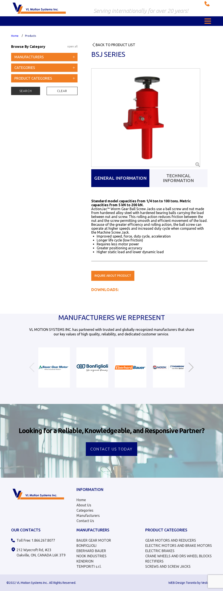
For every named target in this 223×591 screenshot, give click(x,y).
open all (72, 46)
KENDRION (84, 561)
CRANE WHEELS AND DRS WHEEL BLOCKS (178, 556)
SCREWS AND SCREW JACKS (168, 566)
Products (30, 35)
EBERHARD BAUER (91, 551)
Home (15, 35)
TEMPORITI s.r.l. (88, 566)
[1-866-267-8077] (208, 3)
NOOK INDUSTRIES (91, 556)
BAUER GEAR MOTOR (93, 540)
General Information (120, 178)
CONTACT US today (111, 449)
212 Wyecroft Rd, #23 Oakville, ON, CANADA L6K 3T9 (41, 552)
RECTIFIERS (154, 561)
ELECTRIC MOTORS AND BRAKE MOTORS (178, 545)
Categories (84, 510)
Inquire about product (113, 275)
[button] (207, 21)
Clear (62, 91)
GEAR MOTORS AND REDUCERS (170, 540)
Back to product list (115, 45)
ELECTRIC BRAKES (159, 551)
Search (25, 91)
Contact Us (85, 521)
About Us (83, 505)
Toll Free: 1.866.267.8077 (36, 540)
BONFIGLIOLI (86, 545)
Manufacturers (88, 515)
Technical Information (178, 178)
